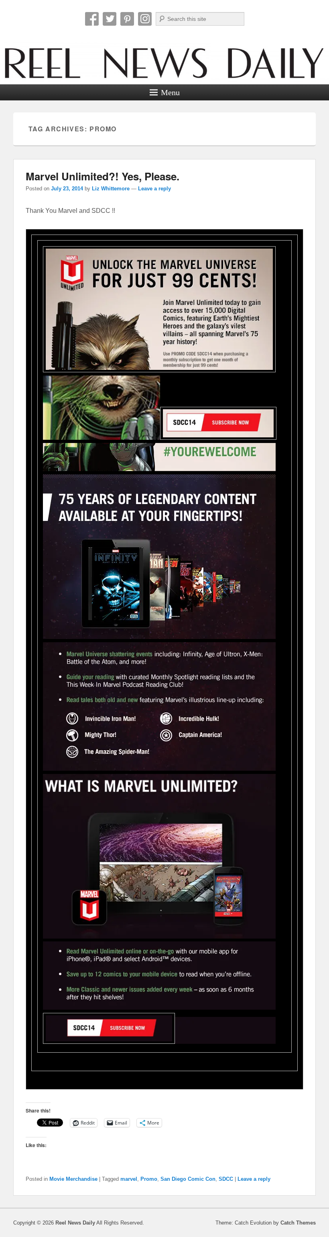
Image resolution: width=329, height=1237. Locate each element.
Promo (148, 1179)
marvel (128, 1179)
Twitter (109, 19)
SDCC (226, 1179)
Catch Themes (298, 1223)
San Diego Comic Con (187, 1179)
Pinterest (127, 19)
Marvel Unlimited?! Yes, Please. (102, 176)
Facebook (92, 19)
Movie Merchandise (73, 1179)
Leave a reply (154, 189)
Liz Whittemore (111, 189)
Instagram (145, 19)
